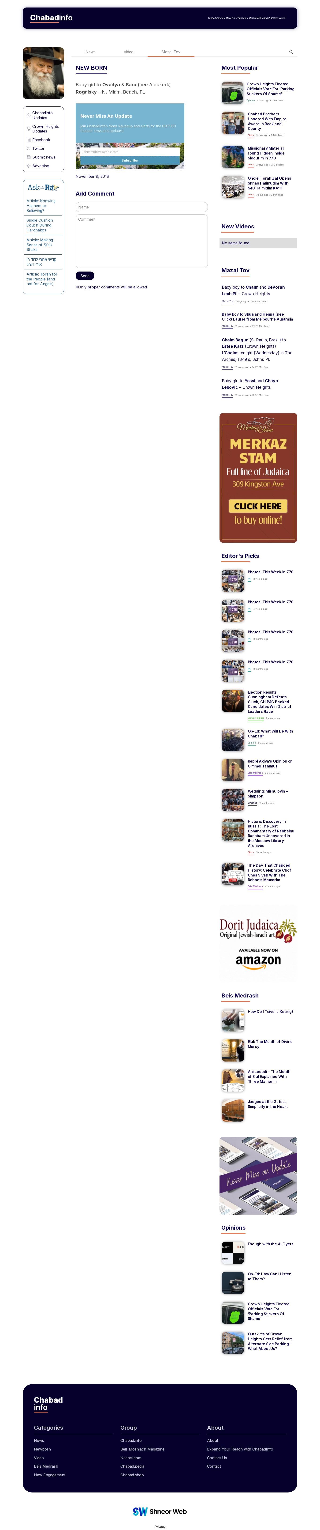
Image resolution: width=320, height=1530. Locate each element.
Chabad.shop (132, 1475)
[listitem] (258, 93)
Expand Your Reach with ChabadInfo (240, 1449)
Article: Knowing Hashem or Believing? (41, 205)
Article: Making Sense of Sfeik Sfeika (39, 245)
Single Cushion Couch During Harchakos (39, 225)
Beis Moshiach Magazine (142, 1449)
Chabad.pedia (132, 1466)
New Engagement (49, 1475)
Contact (214, 1466)
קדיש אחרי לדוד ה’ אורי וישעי (41, 262)
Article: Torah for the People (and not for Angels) (41, 279)
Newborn (42, 1449)
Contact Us (217, 1457)
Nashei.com (130, 1457)
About (212, 1440)
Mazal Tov (171, 51)
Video (129, 51)
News (91, 51)
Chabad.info (131, 1440)
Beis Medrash (46, 1466)
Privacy (160, 1527)
